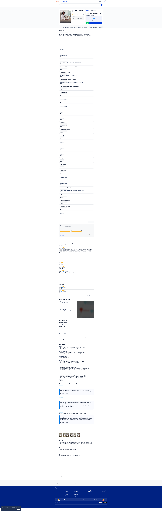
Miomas (66, 476)
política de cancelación (88, 337)
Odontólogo (75, 496)
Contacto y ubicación (77, 27)
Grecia (81, 499)
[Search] (101, 5)
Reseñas (71, 27)
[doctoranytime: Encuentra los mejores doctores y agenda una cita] (59, 8)
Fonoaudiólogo (75, 493)
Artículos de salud (90, 491)
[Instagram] (57, 502)
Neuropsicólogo (75, 491)
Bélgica (84, 499)
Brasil (96, 499)
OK (18, 509)
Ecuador (91, 499)
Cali (65, 490)
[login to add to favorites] (70, 10)
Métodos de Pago (84, 27)
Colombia (88, 499)
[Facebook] (55, 502)
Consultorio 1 (88, 10)
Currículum (90, 27)
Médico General (76, 494)
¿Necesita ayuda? (104, 490)
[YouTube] (59, 502)
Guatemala (93, 499)
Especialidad (89, 490)
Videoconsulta (103, 491)
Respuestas (95, 27)
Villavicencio (66, 494)
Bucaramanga (66, 493)
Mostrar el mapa (85, 309)
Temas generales (61, 476)
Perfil (61, 27)
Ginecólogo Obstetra (75, 12)
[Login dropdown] (105, 1)
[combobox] (71, 5)
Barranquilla (66, 491)
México (86, 499)
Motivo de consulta (66, 27)
